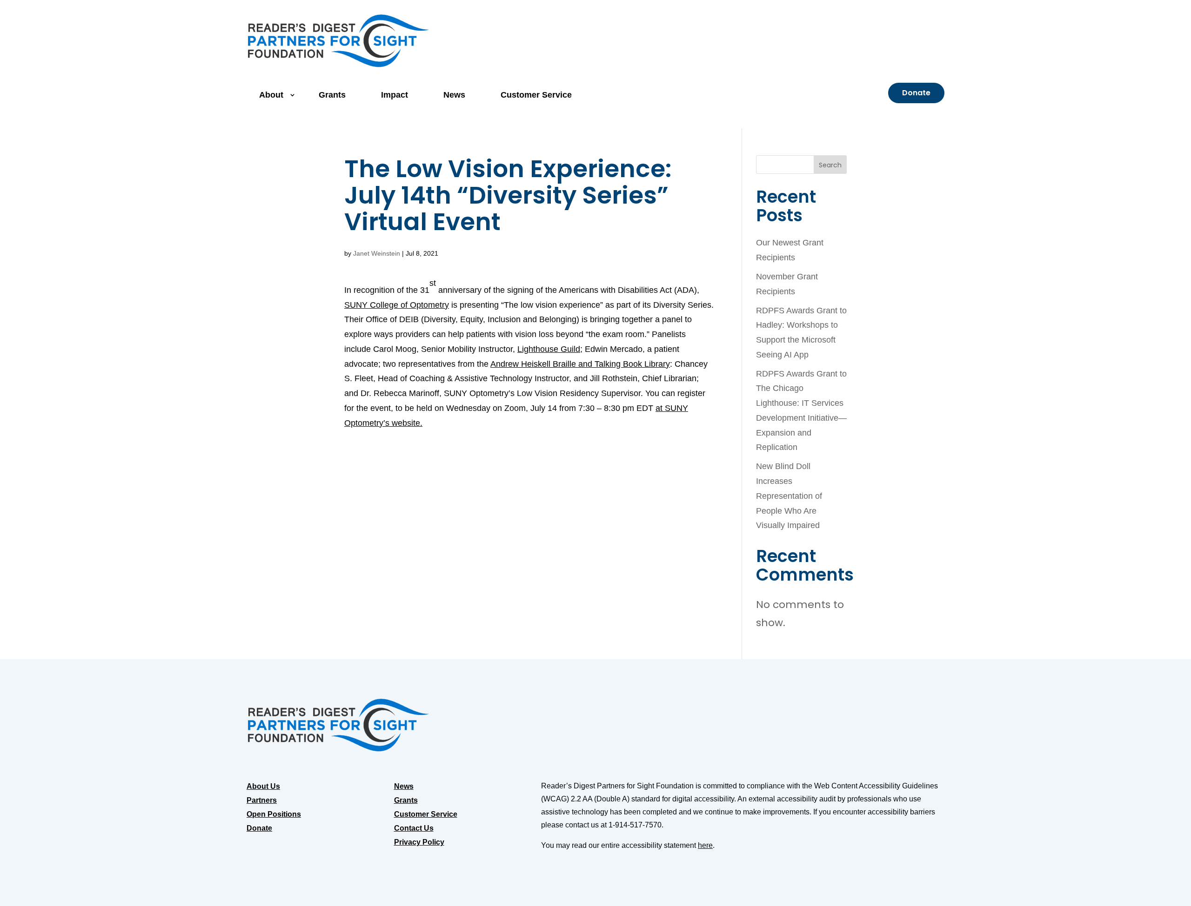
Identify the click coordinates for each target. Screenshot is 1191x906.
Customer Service (536, 95)
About (271, 95)
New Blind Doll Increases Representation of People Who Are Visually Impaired (789, 496)
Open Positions (274, 814)
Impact (394, 95)
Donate (916, 92)
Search (830, 165)
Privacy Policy (419, 842)
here (705, 845)
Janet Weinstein (376, 253)
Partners (262, 800)
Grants (332, 95)
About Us (263, 786)
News (454, 95)
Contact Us (414, 828)
